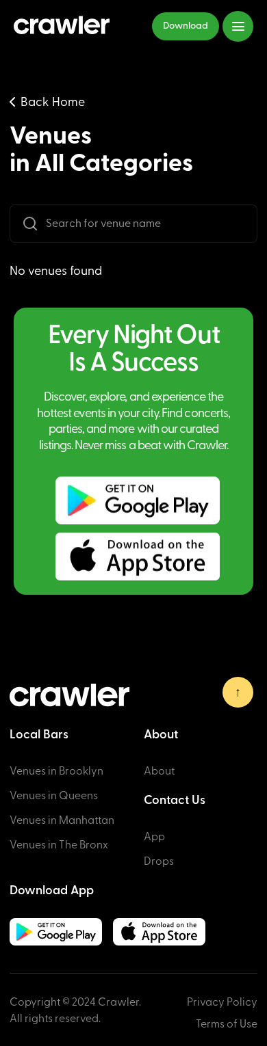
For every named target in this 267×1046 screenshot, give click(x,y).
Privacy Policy (222, 1002)
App (154, 836)
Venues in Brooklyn (56, 771)
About (159, 771)
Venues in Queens (54, 795)
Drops (159, 861)
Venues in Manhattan (62, 820)
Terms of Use (226, 1024)
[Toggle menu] (237, 26)
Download (185, 26)
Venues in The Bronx (59, 845)
